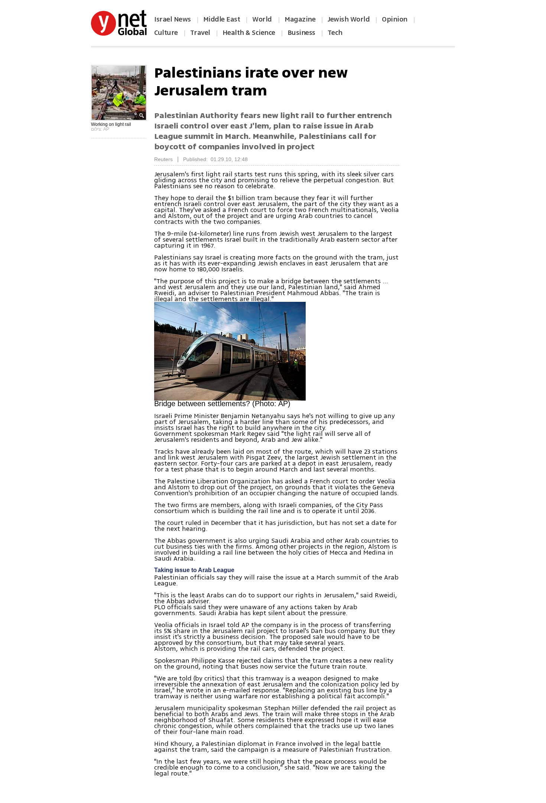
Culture (166, 32)
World (262, 19)
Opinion (394, 19)
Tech (335, 32)
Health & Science (248, 32)
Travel (200, 32)
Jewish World (349, 19)
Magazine (300, 19)
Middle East (221, 19)
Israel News (172, 19)
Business (301, 32)
